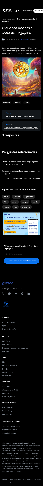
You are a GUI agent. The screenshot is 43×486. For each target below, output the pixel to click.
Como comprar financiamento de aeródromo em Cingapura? (21, 172)
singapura (6, 103)
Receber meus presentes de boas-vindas (21, 261)
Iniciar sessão (26, 11)
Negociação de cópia (9, 329)
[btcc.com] (7, 10)
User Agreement (8, 407)
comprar (17, 197)
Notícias (5, 369)
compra (25, 202)
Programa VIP (7, 345)
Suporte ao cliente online (11, 426)
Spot (4, 326)
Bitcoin (6, 197)
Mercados (5, 351)
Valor (5, 202)
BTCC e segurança (8, 397)
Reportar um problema (10, 430)
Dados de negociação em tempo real (15, 348)
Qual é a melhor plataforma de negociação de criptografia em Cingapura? (20, 162)
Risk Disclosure (7, 414)
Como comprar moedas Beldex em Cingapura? (22, 178)
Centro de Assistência (9, 365)
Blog (3, 362)
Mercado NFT (7, 376)
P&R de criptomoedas (8, 19)
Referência (6, 341)
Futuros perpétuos (8, 322)
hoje (15, 207)
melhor (14, 202)
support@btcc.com (9, 433)
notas (27, 103)
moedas (17, 103)
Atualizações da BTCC (10, 390)
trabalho (36, 202)
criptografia (26, 207)
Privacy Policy (7, 411)
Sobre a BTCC (7, 386)
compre (6, 207)
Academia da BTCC (9, 372)
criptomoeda (29, 197)
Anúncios (5, 393)
